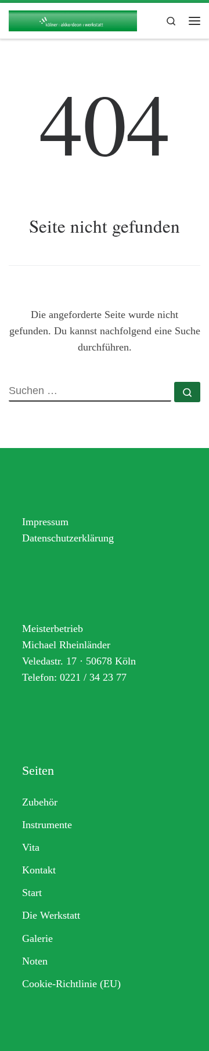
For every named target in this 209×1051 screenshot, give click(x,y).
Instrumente (47, 824)
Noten (35, 961)
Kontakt (39, 870)
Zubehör (39, 802)
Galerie (37, 938)
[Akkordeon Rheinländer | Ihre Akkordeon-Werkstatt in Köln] (73, 18)
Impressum (45, 522)
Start (32, 892)
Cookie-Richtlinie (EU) (71, 983)
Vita (30, 847)
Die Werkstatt (51, 915)
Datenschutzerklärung (68, 538)
